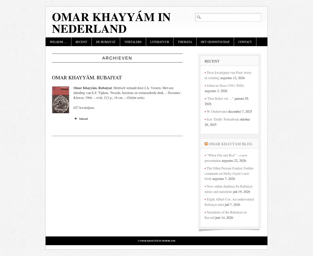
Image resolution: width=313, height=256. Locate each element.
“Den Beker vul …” (220, 98)
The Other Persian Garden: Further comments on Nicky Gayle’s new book (229, 173)
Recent (81, 42)
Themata (185, 42)
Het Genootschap (215, 42)
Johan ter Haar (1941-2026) (225, 85)
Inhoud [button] (83, 119)
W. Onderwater (217, 111)
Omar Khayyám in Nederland (111, 22)
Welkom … (58, 42)
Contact (245, 42)
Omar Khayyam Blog (230, 143)
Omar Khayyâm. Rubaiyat (87, 77)
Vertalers (133, 42)
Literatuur (159, 42)
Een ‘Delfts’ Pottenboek (223, 119)
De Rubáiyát (106, 42)
